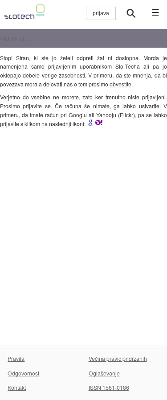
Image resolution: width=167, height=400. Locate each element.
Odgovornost (23, 373)
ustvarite (149, 106)
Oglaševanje (104, 373)
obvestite (120, 84)
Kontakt (17, 387)
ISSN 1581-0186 (109, 387)
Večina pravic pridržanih (118, 358)
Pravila (16, 358)
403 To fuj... (14, 38)
